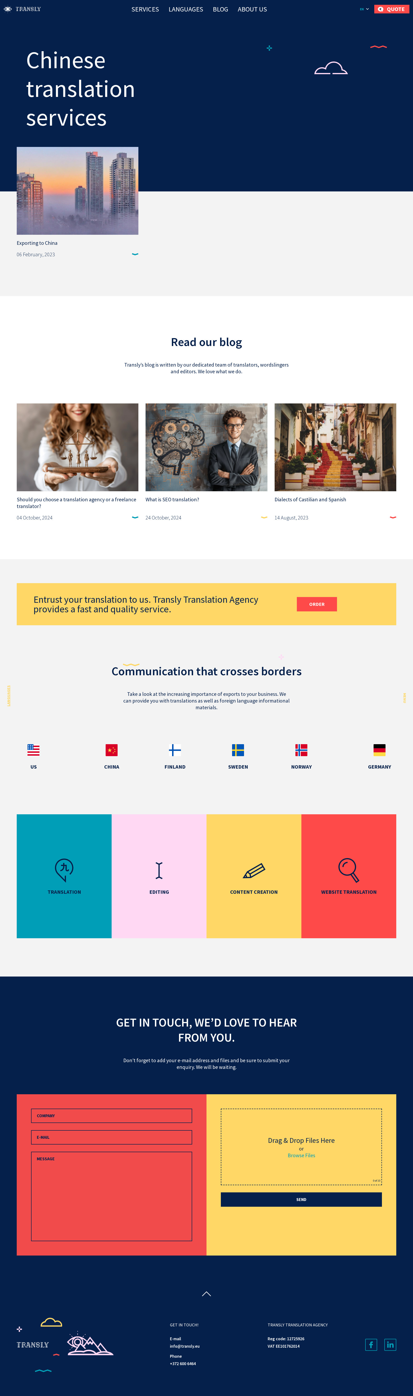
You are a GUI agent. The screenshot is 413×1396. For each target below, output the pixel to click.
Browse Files (301, 1155)
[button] (365, 9)
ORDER (317, 604)
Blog (220, 9)
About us (252, 9)
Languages (185, 9)
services (145, 9)
